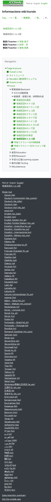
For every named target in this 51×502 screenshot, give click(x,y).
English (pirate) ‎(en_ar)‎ (15, 220)
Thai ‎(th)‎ (8, 366)
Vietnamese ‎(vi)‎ (12, 378)
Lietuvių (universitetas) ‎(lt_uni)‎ (18, 294)
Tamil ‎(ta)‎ (8, 363)
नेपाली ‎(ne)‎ (8, 452)
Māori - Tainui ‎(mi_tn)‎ (14, 300)
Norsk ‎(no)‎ (9, 316)
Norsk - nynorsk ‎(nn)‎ (14, 310)
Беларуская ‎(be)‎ (12, 400)
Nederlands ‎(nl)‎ (11, 307)
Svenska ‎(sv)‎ (10, 356)
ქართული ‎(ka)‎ (11, 425)
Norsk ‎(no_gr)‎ (11, 313)
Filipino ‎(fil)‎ (9, 241)
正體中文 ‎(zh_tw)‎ (12, 387)
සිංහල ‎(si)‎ (8, 480)
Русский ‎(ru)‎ (10, 415)
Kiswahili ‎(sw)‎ (11, 282)
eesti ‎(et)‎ (8, 210)
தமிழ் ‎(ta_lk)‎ (9, 468)
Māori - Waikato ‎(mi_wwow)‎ (17, 304)
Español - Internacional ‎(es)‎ (17, 232)
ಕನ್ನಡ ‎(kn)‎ (8, 474)
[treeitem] (25, 117)
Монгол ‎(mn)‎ (10, 412)
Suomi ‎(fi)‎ (8, 353)
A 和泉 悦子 (22, 41)
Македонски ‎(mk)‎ (13, 409)
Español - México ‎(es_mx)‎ (17, 235)
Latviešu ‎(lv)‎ (10, 288)
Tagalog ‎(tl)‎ (9, 359)
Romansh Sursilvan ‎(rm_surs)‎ (18, 331)
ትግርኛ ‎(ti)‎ (8, 449)
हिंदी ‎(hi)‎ (7, 459)
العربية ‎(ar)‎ (9, 437)
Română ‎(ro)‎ (10, 328)
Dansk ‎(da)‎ (9, 195)
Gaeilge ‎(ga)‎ (10, 257)
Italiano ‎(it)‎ (9, 276)
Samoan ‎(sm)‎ (10, 334)
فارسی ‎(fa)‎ (9, 443)
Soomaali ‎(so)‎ (11, 347)
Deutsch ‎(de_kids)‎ (13, 201)
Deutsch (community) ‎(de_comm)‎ (20, 198)
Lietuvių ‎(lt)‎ (9, 291)
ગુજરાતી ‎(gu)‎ (10, 465)
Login (44, 3)
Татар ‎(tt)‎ (8, 418)
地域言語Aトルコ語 (39, 18)
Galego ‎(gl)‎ (9, 263)
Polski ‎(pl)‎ (9, 319)
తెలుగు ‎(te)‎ (9, 471)
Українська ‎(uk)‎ (12, 422)
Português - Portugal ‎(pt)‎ (16, 325)
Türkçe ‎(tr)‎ (9, 372)
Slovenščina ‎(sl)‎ (12, 344)
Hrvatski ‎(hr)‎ (10, 266)
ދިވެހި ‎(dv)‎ (8, 446)
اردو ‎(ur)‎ (8, 434)
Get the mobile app (11, 499)
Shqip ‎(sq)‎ (7, 192)
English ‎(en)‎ (10, 217)
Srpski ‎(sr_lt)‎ (10, 350)
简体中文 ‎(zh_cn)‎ (12, 393)
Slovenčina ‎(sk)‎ (11, 341)
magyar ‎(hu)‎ (10, 297)
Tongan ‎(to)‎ (10, 369)
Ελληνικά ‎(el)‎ (10, 397)
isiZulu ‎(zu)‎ (9, 269)
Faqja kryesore (5, 18)
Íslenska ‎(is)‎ (10, 273)
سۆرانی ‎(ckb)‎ (10, 440)
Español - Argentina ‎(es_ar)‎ (17, 226)
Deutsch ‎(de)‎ (10, 204)
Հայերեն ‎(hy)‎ (11, 428)
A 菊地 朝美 (22, 48)
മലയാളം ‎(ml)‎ (10, 477)
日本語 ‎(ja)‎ (9, 390)
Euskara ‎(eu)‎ (10, 238)
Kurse (11, 18)
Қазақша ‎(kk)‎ (10, 406)
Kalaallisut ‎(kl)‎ (10, 279)
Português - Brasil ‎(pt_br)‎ (16, 322)
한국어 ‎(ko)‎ (9, 490)
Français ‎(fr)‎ (10, 254)
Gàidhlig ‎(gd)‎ (10, 260)
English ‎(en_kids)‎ (12, 214)
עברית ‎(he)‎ (9, 431)
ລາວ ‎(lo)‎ (8, 483)
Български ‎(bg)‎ (12, 403)
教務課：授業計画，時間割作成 (28, 18)
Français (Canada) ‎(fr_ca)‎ (16, 251)
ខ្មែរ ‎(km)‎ (8, 487)
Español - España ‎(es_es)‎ (16, 229)
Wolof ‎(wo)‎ (9, 381)
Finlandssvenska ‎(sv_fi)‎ (15, 245)
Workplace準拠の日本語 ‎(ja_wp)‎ (19, 384)
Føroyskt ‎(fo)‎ (10, 248)
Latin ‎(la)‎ (8, 285)
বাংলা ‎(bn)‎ (8, 462)
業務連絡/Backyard (17, 18)
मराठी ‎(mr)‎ (8, 456)
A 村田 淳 (22, 44)
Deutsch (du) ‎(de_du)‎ (14, 207)
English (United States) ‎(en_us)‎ (19, 223)
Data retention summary (14, 495)
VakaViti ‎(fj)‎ (9, 375)
